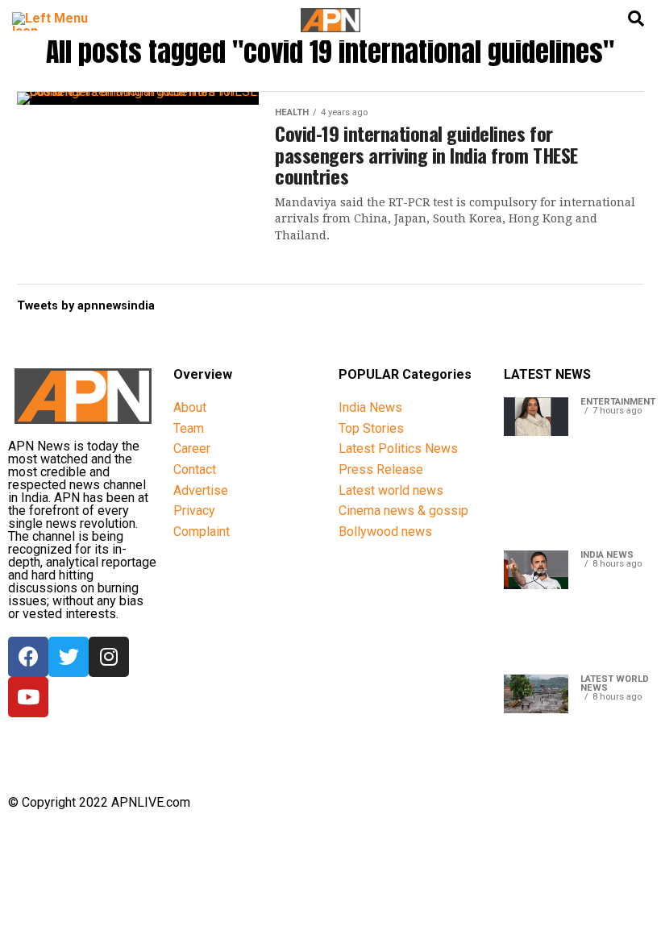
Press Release (381, 469)
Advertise (200, 490)
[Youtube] (28, 697)
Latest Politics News (398, 448)
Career (191, 448)
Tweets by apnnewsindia (86, 306)
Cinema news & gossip (403, 510)
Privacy (194, 510)
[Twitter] (68, 657)
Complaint (201, 531)
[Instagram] (109, 657)
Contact (194, 469)
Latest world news (391, 490)
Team (188, 428)
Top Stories (371, 428)
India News (370, 407)
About (189, 407)
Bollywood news (385, 531)
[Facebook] (28, 657)
